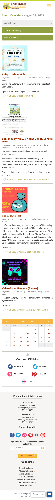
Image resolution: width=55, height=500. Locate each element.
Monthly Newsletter (26, 479)
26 (41, 341)
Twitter (42, 366)
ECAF (9, 180)
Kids (21, 96)
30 (21, 345)
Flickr (31, 381)
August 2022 (27, 321)
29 (14, 345)
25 (35, 341)
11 (35, 333)
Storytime (28, 96)
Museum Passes (26, 471)
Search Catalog (26, 468)
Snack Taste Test (11, 216)
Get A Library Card (26, 482)
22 (14, 341)
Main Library (13, 96)
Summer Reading (40, 310)
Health (32, 180)
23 (21, 341)
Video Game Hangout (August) (20, 288)
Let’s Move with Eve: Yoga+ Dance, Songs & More (27, 140)
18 (35, 337)
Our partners (26, 455)
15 (14, 337)
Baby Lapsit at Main (14, 74)
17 (28, 337)
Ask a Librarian (26, 474)
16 (21, 337)
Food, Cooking (38, 252)
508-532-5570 (27, 409)
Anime (28, 252)
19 (41, 337)
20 (49, 337)
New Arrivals (26, 485)
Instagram (19, 373)
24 (28, 341)
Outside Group (42, 180)
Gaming (28, 310)
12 (41, 333)
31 (28, 345)
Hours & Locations (26, 477)
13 (49, 333)
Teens (22, 252)
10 (28, 333)
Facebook (18, 366)
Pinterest (42, 373)
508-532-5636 (27, 421)
